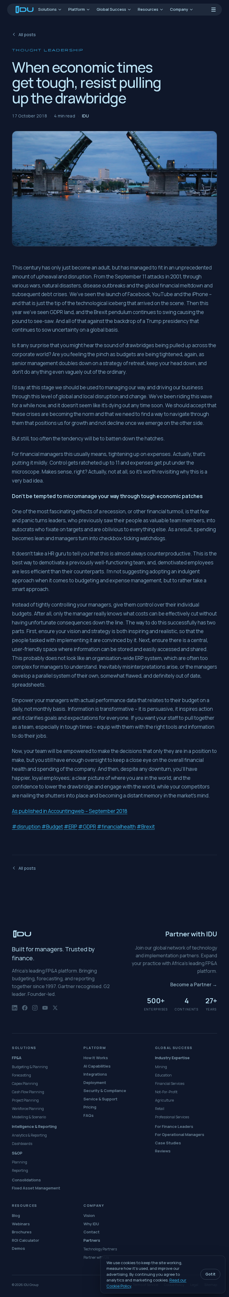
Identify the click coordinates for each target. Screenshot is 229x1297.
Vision (89, 1215)
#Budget (52, 826)
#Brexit (146, 826)
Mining (161, 1066)
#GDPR (87, 826)
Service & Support (100, 1099)
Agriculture (164, 1100)
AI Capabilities (97, 1066)
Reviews (163, 1151)
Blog (16, 1215)
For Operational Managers (179, 1134)
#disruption (26, 826)
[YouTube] (45, 1010)
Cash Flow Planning (28, 1091)
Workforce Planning (28, 1108)
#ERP (70, 826)
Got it (210, 1274)
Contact (91, 1232)
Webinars (21, 1223)
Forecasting (21, 1075)
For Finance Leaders (174, 1126)
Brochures (22, 1232)
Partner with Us (96, 1257)
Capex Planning (25, 1083)
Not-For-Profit (166, 1091)
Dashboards (22, 1143)
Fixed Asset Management (36, 1188)
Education (163, 1075)
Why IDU (91, 1223)
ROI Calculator (25, 1240)
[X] (55, 1010)
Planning (19, 1162)
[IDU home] (24, 9)
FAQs (88, 1115)
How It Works (95, 1057)
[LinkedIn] (14, 1010)
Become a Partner (193, 984)
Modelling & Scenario (29, 1117)
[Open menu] (213, 9)
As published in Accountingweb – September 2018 (69, 810)
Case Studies (168, 1143)
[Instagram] (35, 1010)
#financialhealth (116, 826)
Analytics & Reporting (29, 1135)
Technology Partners (100, 1249)
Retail (159, 1108)
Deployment (94, 1082)
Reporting (20, 1170)
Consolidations (26, 1180)
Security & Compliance (104, 1090)
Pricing (89, 1107)
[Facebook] (24, 1010)
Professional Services (172, 1117)
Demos (18, 1248)
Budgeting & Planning (30, 1066)
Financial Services (169, 1083)
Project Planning (25, 1100)
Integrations (95, 1074)
